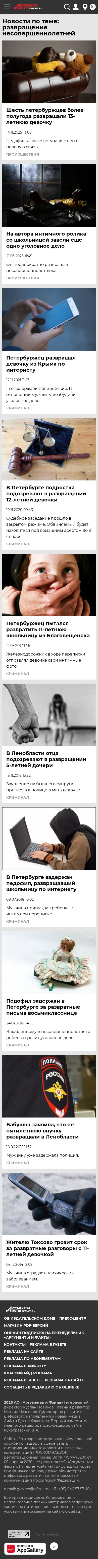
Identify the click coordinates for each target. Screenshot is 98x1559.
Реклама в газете (48, 1344)
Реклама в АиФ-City (25, 1366)
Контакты (15, 1344)
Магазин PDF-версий (26, 1325)
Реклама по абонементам (32, 1358)
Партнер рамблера (47, 1534)
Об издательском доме (29, 1318)
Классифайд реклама (28, 1373)
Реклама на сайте (23, 1351)
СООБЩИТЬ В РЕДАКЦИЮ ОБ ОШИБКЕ (41, 1387)
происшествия (22, 154)
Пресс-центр (72, 1318)
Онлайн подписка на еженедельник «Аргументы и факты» (44, 1335)
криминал (17, 408)
